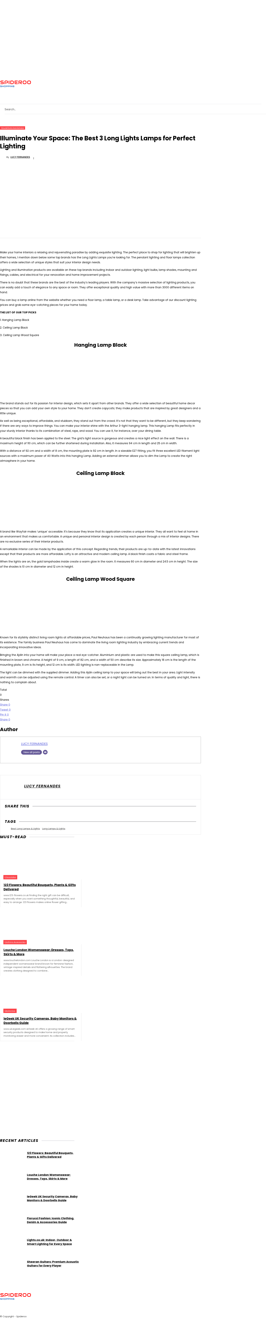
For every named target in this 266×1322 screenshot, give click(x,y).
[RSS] (67, 84)
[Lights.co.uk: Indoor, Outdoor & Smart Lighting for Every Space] (12, 1242)
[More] (39, 815)
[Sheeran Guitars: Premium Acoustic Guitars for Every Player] (12, 1264)
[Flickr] (49, 84)
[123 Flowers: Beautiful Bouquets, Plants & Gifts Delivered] (37, 860)
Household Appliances (12, 128)
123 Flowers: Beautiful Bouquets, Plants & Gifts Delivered (50, 1155)
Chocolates (10, 877)
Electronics (10, 1010)
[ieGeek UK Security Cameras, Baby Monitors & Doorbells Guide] (37, 994)
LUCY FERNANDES (20, 157)
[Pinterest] (61, 84)
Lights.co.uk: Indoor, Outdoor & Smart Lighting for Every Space (49, 1242)
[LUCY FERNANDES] (3, 157)
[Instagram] (55, 84)
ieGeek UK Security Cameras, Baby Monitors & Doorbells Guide (52, 1198)
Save (31, 815)
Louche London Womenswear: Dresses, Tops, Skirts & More (49, 1177)
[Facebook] (43, 84)
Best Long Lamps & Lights (25, 828)
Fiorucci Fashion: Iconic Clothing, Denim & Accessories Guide (50, 1220)
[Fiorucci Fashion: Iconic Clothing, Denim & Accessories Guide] (12, 1220)
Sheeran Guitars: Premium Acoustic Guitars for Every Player (53, 1263)
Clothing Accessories (15, 942)
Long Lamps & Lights (53, 828)
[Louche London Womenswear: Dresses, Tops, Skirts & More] (37, 925)
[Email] (45, 752)
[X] (73, 84)
